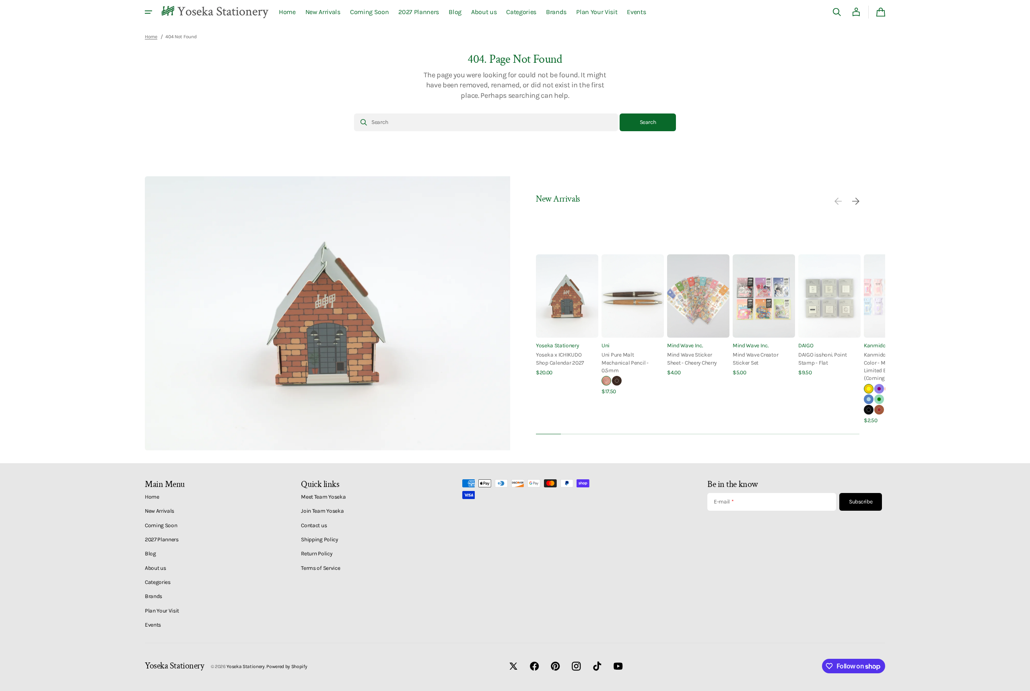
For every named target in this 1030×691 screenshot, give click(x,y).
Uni (606, 345)
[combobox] (486, 122)
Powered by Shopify (286, 666)
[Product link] (567, 315)
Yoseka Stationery (557, 345)
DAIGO (805, 345)
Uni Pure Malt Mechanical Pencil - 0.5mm (625, 362)
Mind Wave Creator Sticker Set (755, 358)
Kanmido (875, 345)
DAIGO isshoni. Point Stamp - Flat (822, 358)
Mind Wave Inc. (685, 345)
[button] (837, 12)
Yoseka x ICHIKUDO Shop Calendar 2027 (560, 358)
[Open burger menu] (148, 12)
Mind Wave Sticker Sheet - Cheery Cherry (692, 358)
